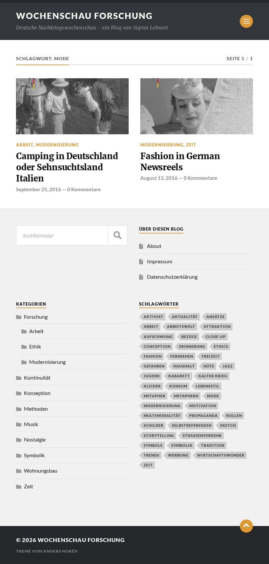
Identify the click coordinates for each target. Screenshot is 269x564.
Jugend (152, 376)
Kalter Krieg (212, 376)
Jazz (228, 366)
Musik (31, 424)
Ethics (221, 346)
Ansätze (215, 316)
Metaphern (186, 396)
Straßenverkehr (202, 435)
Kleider (152, 386)
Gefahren (154, 366)
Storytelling (159, 435)
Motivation (202, 406)
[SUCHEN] (117, 235)
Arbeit (24, 144)
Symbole (153, 445)
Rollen (234, 415)
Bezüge (189, 336)
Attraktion (217, 326)
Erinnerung (192, 346)
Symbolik (34, 455)
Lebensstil (207, 386)
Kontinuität (37, 377)
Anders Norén (60, 551)
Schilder (153, 425)
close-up (216, 336)
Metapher (154, 396)
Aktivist (153, 316)
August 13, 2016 (158, 178)
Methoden (36, 408)
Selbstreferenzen (192, 425)
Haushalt (184, 366)
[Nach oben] (246, 526)
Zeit (191, 144)
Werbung (178, 455)
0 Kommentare (84, 189)
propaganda (203, 415)
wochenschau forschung (84, 16)
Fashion (153, 356)
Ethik (35, 346)
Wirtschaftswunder (220, 455)
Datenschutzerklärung (172, 276)
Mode (213, 396)
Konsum (178, 386)
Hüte (208, 366)
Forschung (36, 316)
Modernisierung (57, 144)
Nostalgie (35, 439)
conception (157, 346)
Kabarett (179, 376)
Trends (151, 455)
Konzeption (37, 393)
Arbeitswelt (181, 326)
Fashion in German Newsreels (180, 162)
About (154, 246)
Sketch (228, 425)
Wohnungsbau (40, 470)
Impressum (159, 261)
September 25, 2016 (38, 189)
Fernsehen (181, 356)
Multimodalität (162, 415)
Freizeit (211, 356)
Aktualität (185, 316)
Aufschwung (158, 336)
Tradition (212, 445)
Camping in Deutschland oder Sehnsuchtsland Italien (67, 167)
